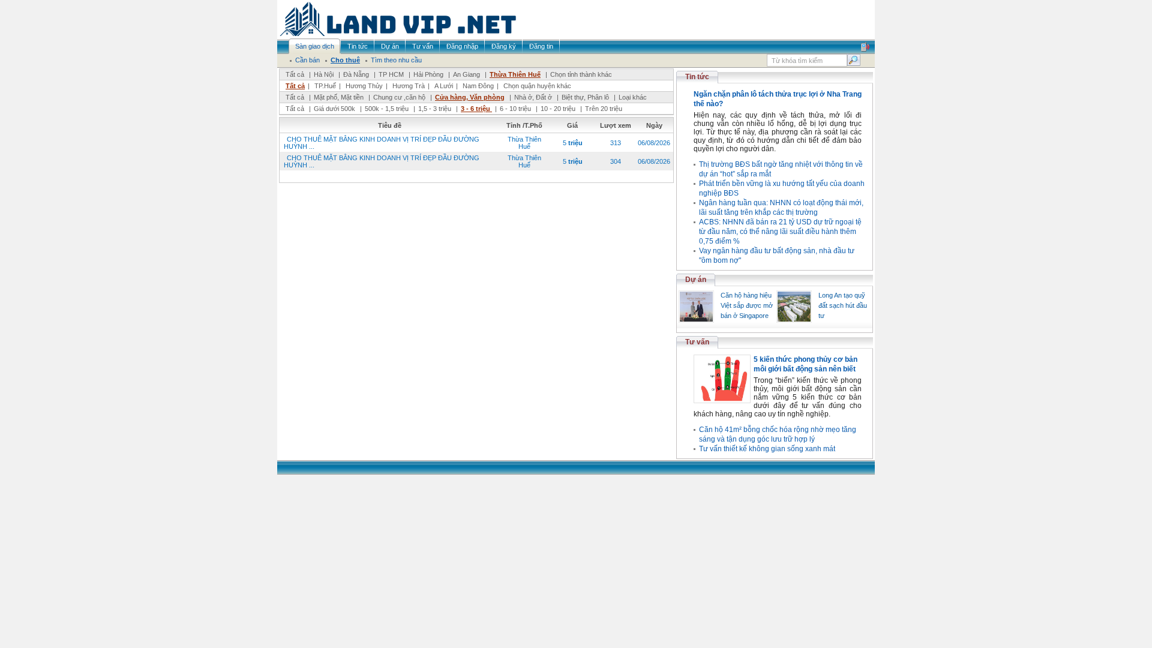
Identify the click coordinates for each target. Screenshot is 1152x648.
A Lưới (443, 85)
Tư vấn (697, 342)
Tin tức (697, 77)
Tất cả (295, 74)
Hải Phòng (428, 74)
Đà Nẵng (356, 74)
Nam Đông (478, 85)
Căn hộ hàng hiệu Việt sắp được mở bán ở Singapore (747, 305)
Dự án (695, 279)
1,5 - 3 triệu (435, 108)
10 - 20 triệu (559, 108)
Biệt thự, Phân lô (585, 97)
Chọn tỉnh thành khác (581, 74)
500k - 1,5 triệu (387, 108)
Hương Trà (408, 85)
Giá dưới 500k (334, 108)
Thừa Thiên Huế (515, 74)
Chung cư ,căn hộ (399, 97)
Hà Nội (324, 74)
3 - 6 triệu (476, 108)
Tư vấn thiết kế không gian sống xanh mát (767, 449)
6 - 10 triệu (516, 108)
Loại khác (633, 97)
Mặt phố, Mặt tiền (339, 97)
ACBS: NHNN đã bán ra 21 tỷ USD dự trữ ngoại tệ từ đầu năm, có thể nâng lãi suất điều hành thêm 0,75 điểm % (780, 231)
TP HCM (391, 74)
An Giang (466, 74)
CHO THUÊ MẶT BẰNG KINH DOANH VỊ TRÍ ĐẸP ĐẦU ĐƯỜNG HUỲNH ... (381, 143)
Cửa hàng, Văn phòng (470, 97)
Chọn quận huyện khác (537, 85)
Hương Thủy (364, 85)
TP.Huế (325, 85)
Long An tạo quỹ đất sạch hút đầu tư (842, 305)
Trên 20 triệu (603, 108)
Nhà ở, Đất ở (533, 97)
